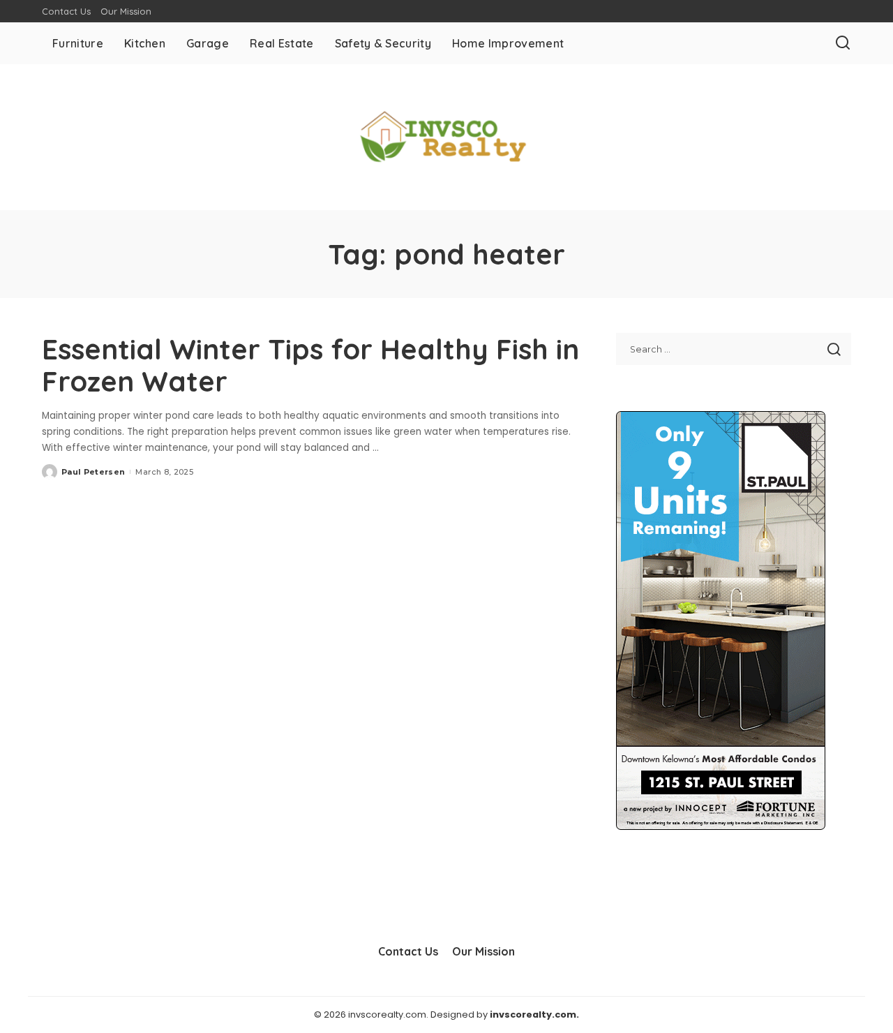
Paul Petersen (93, 472)
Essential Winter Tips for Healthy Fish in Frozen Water (310, 365)
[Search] (842, 43)
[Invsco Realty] (446, 137)
